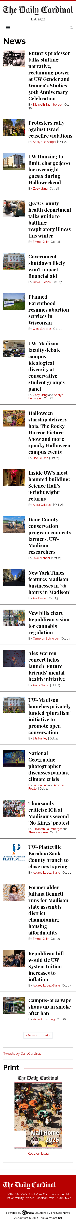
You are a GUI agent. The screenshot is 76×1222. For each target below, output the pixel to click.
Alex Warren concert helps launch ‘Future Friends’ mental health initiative (46, 666)
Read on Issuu (38, 1153)
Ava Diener (40, 598)
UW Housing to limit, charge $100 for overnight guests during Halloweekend (49, 169)
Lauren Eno (40, 785)
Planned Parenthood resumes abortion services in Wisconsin (48, 309)
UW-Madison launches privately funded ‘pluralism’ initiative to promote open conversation (49, 716)
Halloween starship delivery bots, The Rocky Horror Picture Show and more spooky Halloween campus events (49, 432)
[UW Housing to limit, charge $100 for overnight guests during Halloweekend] (14, 161)
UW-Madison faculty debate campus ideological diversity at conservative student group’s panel (46, 366)
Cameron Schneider (46, 638)
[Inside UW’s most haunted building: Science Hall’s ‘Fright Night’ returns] (14, 477)
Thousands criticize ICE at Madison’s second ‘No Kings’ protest (49, 813)
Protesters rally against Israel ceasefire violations (50, 129)
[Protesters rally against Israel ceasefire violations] (14, 127)
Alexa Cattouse (42, 504)
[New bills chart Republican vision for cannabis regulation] (14, 618)
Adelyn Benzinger (44, 141)
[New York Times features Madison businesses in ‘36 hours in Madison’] (14, 577)
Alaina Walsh (41, 685)
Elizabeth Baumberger (47, 104)
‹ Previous (31, 1035)
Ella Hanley (40, 738)
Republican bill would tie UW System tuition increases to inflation (46, 966)
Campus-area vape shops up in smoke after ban (49, 1006)
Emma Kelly (41, 241)
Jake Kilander (41, 558)
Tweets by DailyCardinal (22, 1053)
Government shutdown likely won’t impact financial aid (46, 266)
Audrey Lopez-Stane (46, 872)
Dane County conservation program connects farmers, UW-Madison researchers (49, 535)
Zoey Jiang (40, 188)
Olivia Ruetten (42, 282)
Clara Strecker (42, 328)
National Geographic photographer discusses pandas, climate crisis (48, 766)
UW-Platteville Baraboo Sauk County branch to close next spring (48, 857)
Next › (46, 1035)
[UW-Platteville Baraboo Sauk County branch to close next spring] (14, 852)
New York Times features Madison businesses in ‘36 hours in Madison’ (49, 582)
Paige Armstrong (44, 1019)
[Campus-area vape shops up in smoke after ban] (14, 1005)
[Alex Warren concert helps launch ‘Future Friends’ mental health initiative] (14, 658)
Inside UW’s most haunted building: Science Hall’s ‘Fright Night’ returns (49, 485)
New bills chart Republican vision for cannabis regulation (49, 622)
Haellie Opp (40, 458)
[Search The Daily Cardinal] (71, 28)
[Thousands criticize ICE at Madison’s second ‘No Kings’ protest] (14, 808)
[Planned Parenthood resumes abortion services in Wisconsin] (14, 301)
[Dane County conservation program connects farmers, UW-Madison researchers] (14, 524)
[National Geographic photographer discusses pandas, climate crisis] (14, 758)
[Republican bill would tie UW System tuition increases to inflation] (14, 958)
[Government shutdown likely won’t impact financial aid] (14, 261)
